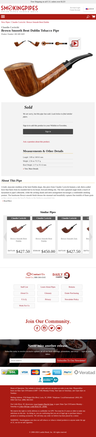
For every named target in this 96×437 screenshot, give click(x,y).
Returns (72, 287)
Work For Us (24, 306)
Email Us (29, 277)
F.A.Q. (24, 299)
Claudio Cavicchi (18, 22)
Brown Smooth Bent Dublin (38, 22)
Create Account (75, 10)
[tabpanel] (18, 235)
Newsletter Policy (72, 299)
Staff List (24, 287)
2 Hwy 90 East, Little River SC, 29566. (33, 407)
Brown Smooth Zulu (69, 239)
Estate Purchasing (72, 293)
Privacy (48, 299)
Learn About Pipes (48, 287)
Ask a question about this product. (36, 142)
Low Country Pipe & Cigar (43, 404)
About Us (24, 293)
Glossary (48, 293)
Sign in (48, 131)
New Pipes (5, 22)
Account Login (75, 8)
